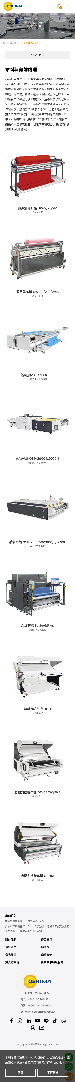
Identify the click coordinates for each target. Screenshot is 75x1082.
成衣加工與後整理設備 (17, 926)
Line (46, 1020)
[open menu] (69, 6)
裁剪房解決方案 (36, 921)
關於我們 (10, 939)
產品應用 (46, 939)
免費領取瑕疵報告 (52, 962)
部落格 (45, 947)
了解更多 (52, 1072)
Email (41, 1027)
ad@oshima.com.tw (43, 1011)
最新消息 (10, 947)
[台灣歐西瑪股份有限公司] (13, 6)
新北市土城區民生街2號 (38, 993)
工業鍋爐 (10, 931)
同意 (20, 1072)
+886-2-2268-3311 (39, 999)
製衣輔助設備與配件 (31, 931)
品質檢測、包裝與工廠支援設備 (52, 926)
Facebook (11, 1020)
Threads (33, 1027)
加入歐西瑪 (12, 962)
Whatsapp (63, 1020)
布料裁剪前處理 (13, 921)
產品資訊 (14, 43)
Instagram (20, 1020)
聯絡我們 (46, 954)
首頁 (4, 43)
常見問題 (10, 954)
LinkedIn (28, 1020)
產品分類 (35, 55)
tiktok (55, 1020)
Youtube (37, 1020)
